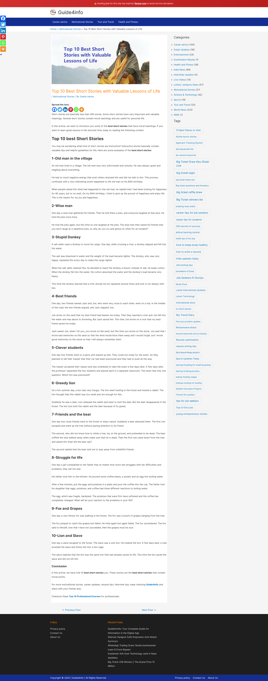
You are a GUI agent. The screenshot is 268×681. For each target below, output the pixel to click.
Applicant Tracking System (189, 142)
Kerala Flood (181, 284)
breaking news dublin (185, 206)
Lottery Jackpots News (186, 84)
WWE (176, 114)
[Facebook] (54, 109)
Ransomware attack (186, 327)
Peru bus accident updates (188, 321)
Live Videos (180, 79)
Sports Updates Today (187, 358)
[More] (81, 109)
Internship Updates (184, 74)
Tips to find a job (184, 407)
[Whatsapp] (76, 109)
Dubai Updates (182, 49)
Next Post (149, 609)
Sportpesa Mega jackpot (188, 352)
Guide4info (70, 12)
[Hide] (1, 54)
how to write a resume (188, 251)
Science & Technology (185, 94)
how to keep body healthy (192, 244)
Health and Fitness (183, 64)
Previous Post (71, 609)
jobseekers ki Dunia (185, 271)
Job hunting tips (184, 265)
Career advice (181, 44)
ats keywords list (184, 149)
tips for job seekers (187, 400)
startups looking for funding (189, 383)
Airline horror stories (186, 136)
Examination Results (184, 59)
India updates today (187, 258)
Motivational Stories (63, 96)
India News (179, 69)
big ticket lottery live (185, 180)
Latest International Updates (190, 290)
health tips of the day (185, 238)
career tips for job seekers (192, 212)
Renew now (140, 3)
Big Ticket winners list (189, 199)
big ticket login (185, 172)
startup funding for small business (193, 365)
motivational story (185, 302)
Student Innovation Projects (189, 389)
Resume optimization (187, 339)
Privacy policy (57, 628)
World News (180, 109)
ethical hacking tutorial (188, 232)
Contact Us (56, 633)
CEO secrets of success (188, 226)
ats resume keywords (186, 155)
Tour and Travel (182, 104)
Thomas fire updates (185, 394)
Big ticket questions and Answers (192, 185)
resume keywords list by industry (191, 333)
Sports (177, 99)
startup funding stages (186, 377)
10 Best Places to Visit (188, 130)
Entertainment (181, 54)
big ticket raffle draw (189, 192)
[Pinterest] (70, 109)
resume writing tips (186, 346)
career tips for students (189, 219)
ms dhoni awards (183, 309)
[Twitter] (59, 109)
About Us (55, 637)
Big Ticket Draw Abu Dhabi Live (192, 163)
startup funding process (187, 371)
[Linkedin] (65, 109)
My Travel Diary (185, 314)
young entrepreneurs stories (191, 413)
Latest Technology (185, 296)
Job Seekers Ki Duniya (189, 277)
